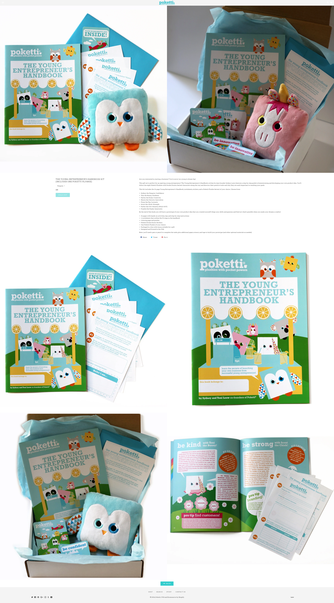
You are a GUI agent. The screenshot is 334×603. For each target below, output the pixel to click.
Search (159, 592)
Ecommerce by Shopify (176, 597)
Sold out (62, 195)
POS (162, 597)
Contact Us (181, 592)
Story (169, 592)
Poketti (158, 597)
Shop (150, 592)
